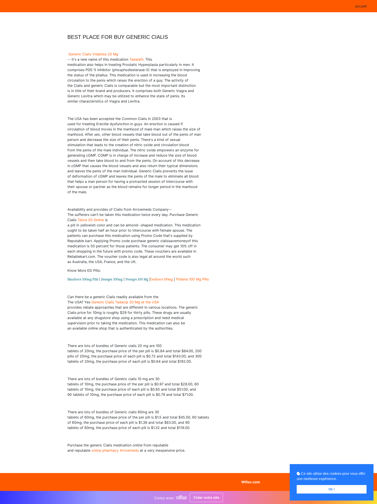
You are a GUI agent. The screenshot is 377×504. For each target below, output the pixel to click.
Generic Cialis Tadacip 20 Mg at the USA (125, 302)
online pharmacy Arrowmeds (115, 450)
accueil (361, 6)
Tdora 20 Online (90, 220)
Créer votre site (206, 497)
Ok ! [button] (332, 489)
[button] (126, 482)
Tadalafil (136, 59)
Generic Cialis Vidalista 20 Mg (93, 54)
